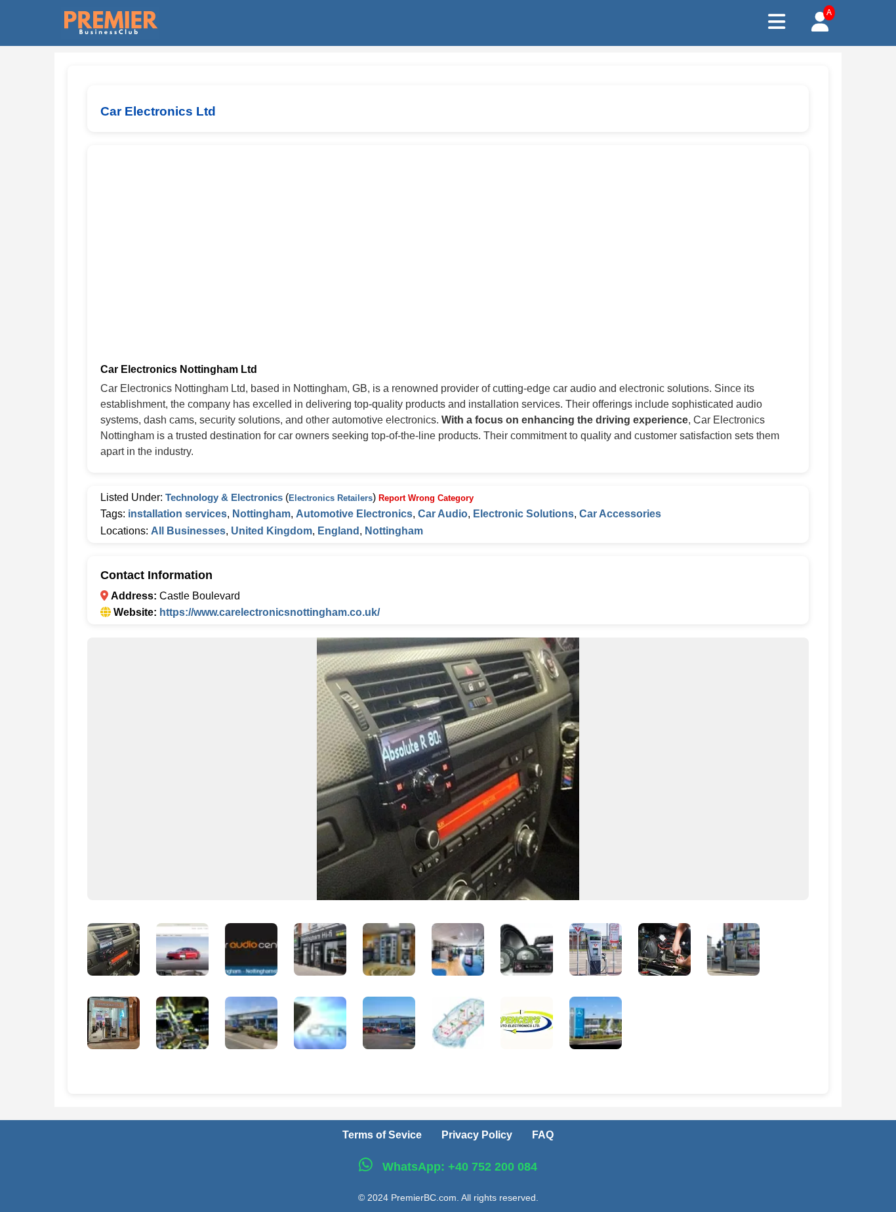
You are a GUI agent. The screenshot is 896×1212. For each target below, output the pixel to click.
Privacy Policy (476, 1134)
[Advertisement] (448, 257)
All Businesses (188, 530)
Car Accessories (620, 513)
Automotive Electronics (354, 513)
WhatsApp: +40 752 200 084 (458, 1166)
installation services (177, 513)
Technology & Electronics (224, 497)
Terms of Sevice (382, 1134)
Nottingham (261, 513)
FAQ (543, 1134)
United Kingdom (271, 530)
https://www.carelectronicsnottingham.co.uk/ (269, 612)
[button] (113, 952)
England (338, 530)
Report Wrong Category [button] (426, 498)
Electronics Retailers (331, 498)
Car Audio (443, 513)
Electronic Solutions (523, 513)
